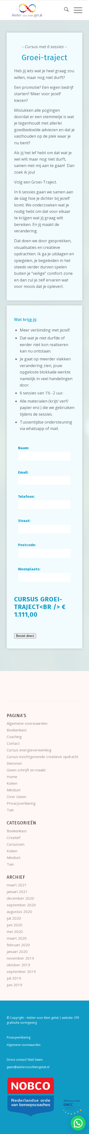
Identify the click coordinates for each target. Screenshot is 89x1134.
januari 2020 (17, 951)
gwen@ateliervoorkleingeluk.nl (28, 1067)
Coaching (14, 736)
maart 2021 (17, 884)
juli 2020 (14, 918)
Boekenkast (17, 729)
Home (12, 776)
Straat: (24, 521)
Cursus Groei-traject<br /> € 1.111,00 (40, 607)
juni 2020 (14, 924)
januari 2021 (17, 891)
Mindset (14, 789)
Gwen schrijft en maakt (26, 769)
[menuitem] (64, 10)
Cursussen (15, 844)
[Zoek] (64, 10)
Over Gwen (16, 796)
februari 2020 (18, 944)
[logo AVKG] (37, 10)
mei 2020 (15, 931)
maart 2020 (17, 938)
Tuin (10, 809)
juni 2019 (14, 984)
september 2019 (21, 971)
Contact (13, 743)
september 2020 (21, 904)
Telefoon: (26, 497)
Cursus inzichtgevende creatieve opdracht (42, 756)
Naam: (23, 448)
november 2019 (20, 958)
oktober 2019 (18, 964)
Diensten (14, 763)
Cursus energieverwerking (29, 749)
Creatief (13, 837)
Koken (12, 783)
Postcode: (27, 545)
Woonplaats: (29, 569)
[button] (78, 1123)
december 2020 (20, 898)
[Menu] (75, 10)
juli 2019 (14, 978)
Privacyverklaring (21, 803)
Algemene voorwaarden (27, 723)
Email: (23, 472)
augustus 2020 (19, 911)
